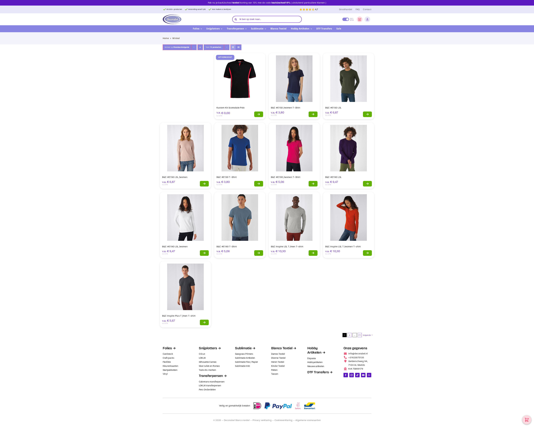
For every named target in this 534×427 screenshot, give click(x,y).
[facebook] (345, 375)
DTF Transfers (318, 372)
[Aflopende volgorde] (200, 47)
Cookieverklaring (284, 420)
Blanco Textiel (281, 348)
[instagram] (351, 375)
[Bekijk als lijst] (238, 47)
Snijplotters (208, 348)
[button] (359, 19)
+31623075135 (356, 357)
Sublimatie (243, 348)
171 (359, 335)
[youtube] (363, 375)
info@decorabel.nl (358, 353)
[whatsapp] (369, 375)
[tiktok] (357, 375)
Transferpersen (211, 376)
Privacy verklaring (262, 420)
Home (166, 38)
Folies (167, 348)
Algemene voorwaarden (308, 420)
